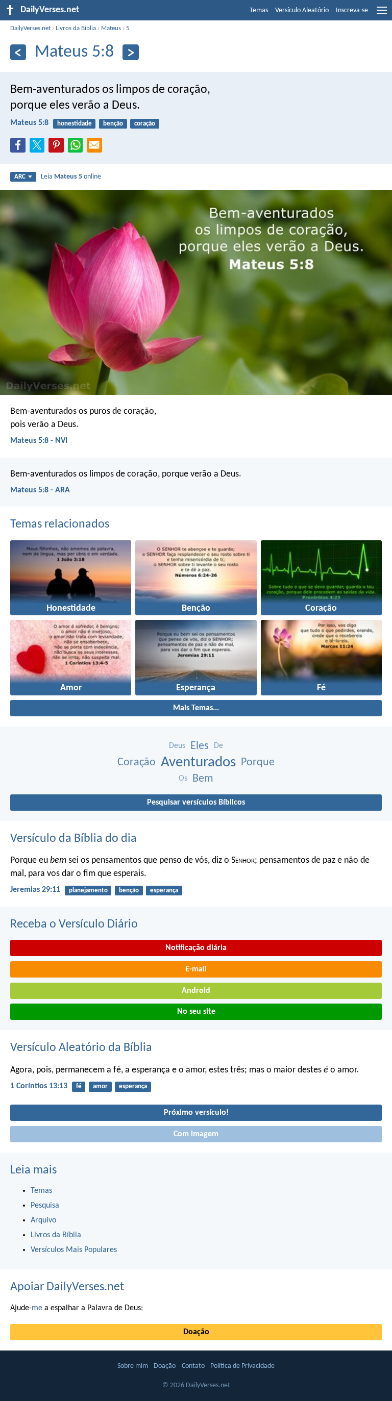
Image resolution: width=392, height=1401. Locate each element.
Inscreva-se (352, 10)
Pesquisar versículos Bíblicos (196, 802)
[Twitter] (39, 148)
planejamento (88, 890)
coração (144, 123)
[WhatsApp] (77, 146)
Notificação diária (196, 948)
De (218, 746)
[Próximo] (130, 52)
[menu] (382, 14)
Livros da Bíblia (76, 28)
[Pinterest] (58, 148)
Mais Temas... (196, 708)
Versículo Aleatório (302, 10)
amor (100, 1086)
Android (196, 991)
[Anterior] (18, 52)
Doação (196, 1332)
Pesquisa (45, 1206)
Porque (258, 762)
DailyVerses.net (30, 28)
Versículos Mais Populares (74, 1250)
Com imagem (196, 1134)
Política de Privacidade (242, 1366)
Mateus (111, 28)
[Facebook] (20, 148)
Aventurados (198, 762)
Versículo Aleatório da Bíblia (81, 1048)
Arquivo (43, 1220)
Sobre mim (132, 1366)
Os (183, 778)
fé (79, 1086)
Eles (199, 746)
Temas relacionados (59, 524)
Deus (177, 746)
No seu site (196, 1012)
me (37, 1308)
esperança (164, 890)
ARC (20, 176)
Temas (259, 10)
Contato (193, 1366)
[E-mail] (96, 148)
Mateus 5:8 (29, 123)
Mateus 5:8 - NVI (38, 441)
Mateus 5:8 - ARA (40, 490)
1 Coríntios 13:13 (38, 1086)
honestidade (74, 123)
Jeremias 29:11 (35, 890)
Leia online (71, 177)
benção (113, 123)
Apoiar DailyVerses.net (67, 1287)
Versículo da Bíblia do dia (73, 839)
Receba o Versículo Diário (74, 924)
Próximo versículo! (196, 1113)
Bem (202, 779)
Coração (136, 762)
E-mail (196, 969)
